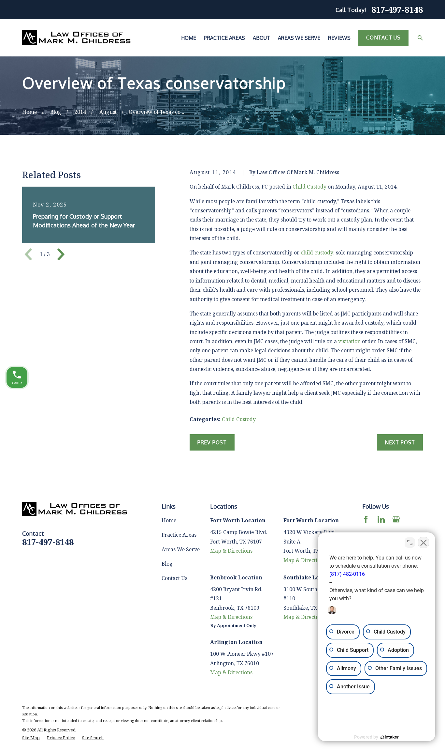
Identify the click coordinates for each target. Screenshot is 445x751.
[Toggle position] (410, 542)
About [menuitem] (261, 38)
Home (169, 520)
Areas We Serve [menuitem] (299, 38)
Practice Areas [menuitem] (224, 38)
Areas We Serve (181, 549)
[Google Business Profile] (396, 519)
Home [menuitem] (188, 38)
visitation (349, 341)
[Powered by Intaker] (389, 737)
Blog (167, 563)
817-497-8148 (397, 10)
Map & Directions (231, 550)
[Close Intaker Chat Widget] (423, 542)
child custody (317, 252)
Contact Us (383, 37)
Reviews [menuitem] (339, 38)
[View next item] (61, 254)
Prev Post (212, 442)
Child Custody (309, 186)
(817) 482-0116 (347, 574)
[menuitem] (31, 738)
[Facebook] (365, 519)
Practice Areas (179, 534)
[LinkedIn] (381, 519)
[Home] (76, 37)
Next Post (400, 442)
